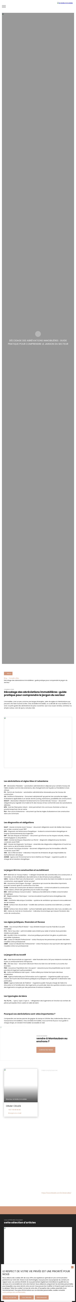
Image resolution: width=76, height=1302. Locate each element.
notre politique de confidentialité (13, 1292)
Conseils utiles (14, 678)
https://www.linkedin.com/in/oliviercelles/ (56, 1193)
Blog (5, 678)
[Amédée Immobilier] (66, 6)
